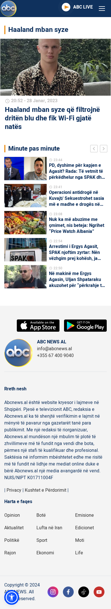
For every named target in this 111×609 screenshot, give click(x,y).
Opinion (12, 515)
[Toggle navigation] (102, 9)
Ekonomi (45, 552)
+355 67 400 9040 (55, 355)
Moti (79, 540)
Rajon (10, 552)
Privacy (14, 490)
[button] (12, 597)
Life (79, 552)
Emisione (84, 515)
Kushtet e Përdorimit (45, 490)
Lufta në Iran (49, 527)
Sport (41, 540)
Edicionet (84, 527)
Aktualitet (14, 527)
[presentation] (95, 149)
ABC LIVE (83, 7)
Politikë (11, 540)
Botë (41, 515)
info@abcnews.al (54, 348)
